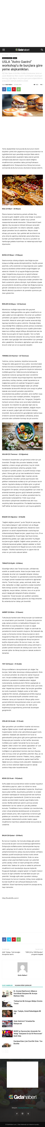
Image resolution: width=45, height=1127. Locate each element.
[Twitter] (9, 89)
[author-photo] (22, 972)
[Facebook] (4, 89)
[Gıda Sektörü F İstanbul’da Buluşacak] (7, 1023)
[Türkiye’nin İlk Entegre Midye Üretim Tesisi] (7, 1003)
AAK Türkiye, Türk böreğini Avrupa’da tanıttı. (11, 953)
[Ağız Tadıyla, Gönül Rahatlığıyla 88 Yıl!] (7, 1013)
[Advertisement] (22, 23)
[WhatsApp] (19, 89)
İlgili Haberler (7, 985)
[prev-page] (3, 1051)
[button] (3, 50)
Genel (15, 58)
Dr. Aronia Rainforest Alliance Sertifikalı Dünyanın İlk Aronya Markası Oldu (25, 993)
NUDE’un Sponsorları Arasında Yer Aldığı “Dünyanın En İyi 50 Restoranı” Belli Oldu (28, 1033)
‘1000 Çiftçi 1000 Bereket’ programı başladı (34, 953)
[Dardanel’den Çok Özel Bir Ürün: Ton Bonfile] (7, 1043)
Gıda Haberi (8, 84)
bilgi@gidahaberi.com (25, 1108)
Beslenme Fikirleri (15, 55)
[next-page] (6, 1051)
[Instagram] (22, 1114)
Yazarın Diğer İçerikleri (23, 985)
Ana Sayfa (5, 55)
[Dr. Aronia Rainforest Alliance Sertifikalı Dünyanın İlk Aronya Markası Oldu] (7, 993)
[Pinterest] (14, 89)
